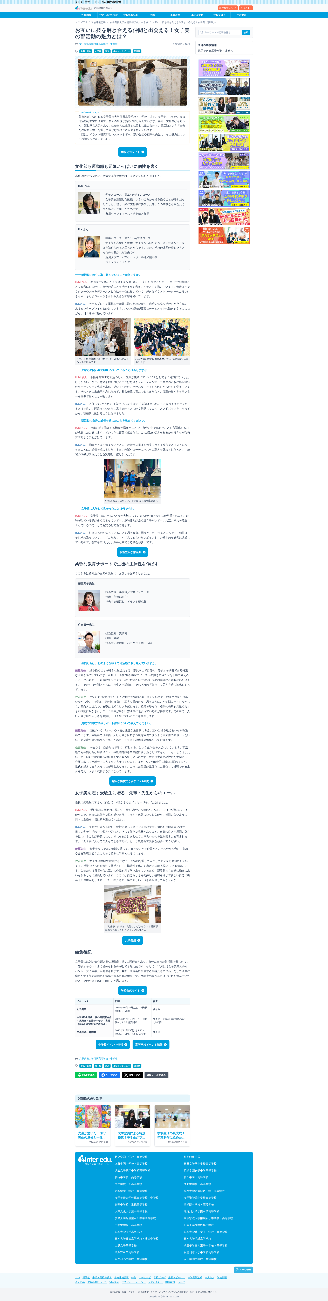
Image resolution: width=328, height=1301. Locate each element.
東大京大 (175, 14)
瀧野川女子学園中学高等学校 (201, 1211)
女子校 (98, 51)
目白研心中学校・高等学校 (131, 1259)
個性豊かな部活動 (130, 552)
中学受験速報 (195, 1277)
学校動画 (242, 14)
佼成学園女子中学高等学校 (200, 1170)
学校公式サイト (130, 152)
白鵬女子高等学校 (126, 1245)
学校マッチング (229, 7)
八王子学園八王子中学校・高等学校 (206, 1245)
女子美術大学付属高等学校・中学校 (98, 44)
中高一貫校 (86, 51)
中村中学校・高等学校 (128, 1225)
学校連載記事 (131, 14)
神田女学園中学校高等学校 (200, 1163)
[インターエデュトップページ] (95, 1160)
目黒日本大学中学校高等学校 (201, 1252)
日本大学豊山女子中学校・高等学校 (206, 1232)
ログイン (247, 7)
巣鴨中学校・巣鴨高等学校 (131, 1204)
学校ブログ (220, 14)
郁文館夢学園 (192, 1157)
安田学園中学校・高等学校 (200, 1259)
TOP (77, 1277)
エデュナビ (197, 14)
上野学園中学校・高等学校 (131, 1163)
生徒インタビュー (121, 51)
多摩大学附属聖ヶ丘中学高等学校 (135, 1218)
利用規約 (114, 1282)
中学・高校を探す (108, 14)
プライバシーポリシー (134, 1282)
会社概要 (80, 1282)
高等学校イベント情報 (149, 1044)
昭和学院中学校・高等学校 (131, 1191)
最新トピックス (176, 1277)
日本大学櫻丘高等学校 (128, 1232)
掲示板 (87, 14)
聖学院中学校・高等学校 (199, 1204)
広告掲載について (97, 1282)
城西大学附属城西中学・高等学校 (204, 1191)
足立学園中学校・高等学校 (131, 1157)
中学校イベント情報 (110, 1044)
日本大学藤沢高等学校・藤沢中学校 (137, 1238)
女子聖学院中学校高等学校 (200, 1198)
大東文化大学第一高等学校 (131, 1211)
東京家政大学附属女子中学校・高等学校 (208, 1218)
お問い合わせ (155, 1282)
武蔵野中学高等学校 (127, 1252)
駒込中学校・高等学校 (128, 1177)
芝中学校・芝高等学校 (128, 1184)
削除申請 (170, 1282)
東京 (107, 51)
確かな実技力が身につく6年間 (130, 781)
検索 (245, 32)
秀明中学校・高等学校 (197, 1184)
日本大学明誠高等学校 (197, 1238)
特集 (153, 14)
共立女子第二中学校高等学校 (132, 1170)
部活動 (137, 51)
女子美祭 (130, 940)
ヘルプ (181, 1282)
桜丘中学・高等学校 (196, 1177)
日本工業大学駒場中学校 (199, 1225)
